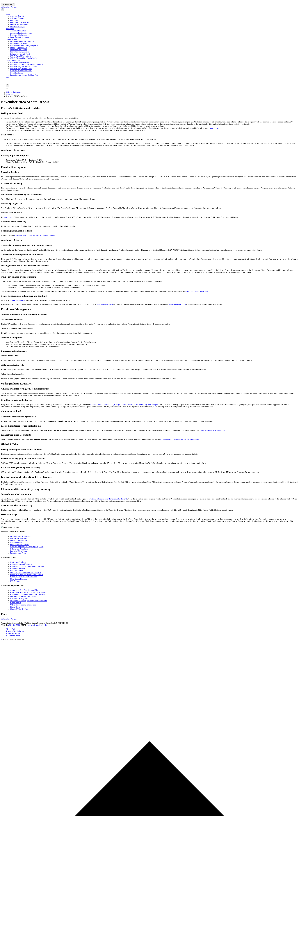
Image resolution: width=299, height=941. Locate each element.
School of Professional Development (23, 577)
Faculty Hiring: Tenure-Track (21, 69)
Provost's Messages (17, 27)
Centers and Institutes (18, 562)
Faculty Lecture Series (18, 43)
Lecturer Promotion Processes (21, 71)
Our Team (14, 20)
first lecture (8, 217)
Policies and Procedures (19, 24)
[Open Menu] (6, 88)
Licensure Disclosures (18, 35)
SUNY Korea (15, 581)
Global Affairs (15, 603)
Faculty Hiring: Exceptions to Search (23, 67)
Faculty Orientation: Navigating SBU (24, 46)
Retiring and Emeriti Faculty (20, 54)
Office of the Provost (8, 7)
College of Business (17, 568)
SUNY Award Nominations (20, 56)
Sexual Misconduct (13, 633)
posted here (214, 128)
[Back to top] (149, 939)
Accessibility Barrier (13, 635)
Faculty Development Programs (22, 41)
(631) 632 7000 (14, 625)
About (8, 14)
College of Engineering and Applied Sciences (27, 566)
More (8, 77)
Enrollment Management (19, 599)
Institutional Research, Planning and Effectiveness (28, 601)
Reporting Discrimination (15, 631)
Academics (10, 29)
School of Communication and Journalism (25, 573)
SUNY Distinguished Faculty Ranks (23, 58)
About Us (9, 94)
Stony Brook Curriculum (19, 37)
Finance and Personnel (14, 60)
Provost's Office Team (18, 551)
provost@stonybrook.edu (37, 625)
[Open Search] (7, 85)
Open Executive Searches (19, 22)
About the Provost (17, 16)
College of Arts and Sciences (21, 564)
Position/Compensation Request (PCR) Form (26, 547)
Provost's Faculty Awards (19, 52)
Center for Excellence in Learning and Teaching (28, 592)
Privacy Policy (11, 629)
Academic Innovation (18, 31)
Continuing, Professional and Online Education (27, 594)
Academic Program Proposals (21, 33)
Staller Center (15, 607)
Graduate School (16, 570)
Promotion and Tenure (18, 50)
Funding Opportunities (18, 48)
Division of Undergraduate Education (24, 596)
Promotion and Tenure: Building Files (24, 75)
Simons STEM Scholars (19, 609)
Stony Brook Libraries (18, 579)
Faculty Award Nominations (20, 536)
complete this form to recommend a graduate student (179, 439)
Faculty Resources (12, 39)
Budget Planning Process (19, 62)
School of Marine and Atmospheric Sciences (26, 575)
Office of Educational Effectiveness (23, 605)
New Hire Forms (16, 73)
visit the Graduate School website (213, 430)
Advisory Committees (18, 18)
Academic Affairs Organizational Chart (24, 590)
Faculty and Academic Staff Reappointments (26, 64)
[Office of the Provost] (2, 10)
